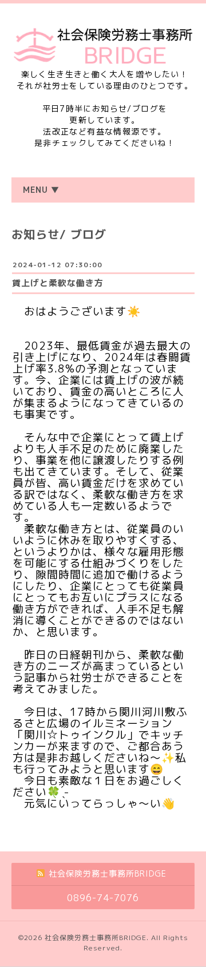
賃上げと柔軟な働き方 (58, 283)
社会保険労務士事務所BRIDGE (95, 937)
